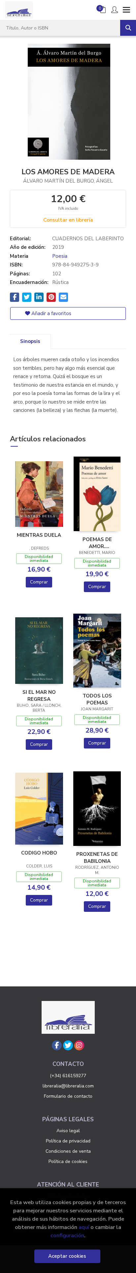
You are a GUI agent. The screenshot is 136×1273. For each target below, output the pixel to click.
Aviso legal (68, 1131)
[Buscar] (128, 28)
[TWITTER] (68, 1045)
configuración (67, 1235)
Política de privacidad (68, 1141)
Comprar (39, 582)
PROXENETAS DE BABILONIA (97, 857)
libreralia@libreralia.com (68, 1086)
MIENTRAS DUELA (39, 535)
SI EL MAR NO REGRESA (39, 695)
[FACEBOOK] (57, 1045)
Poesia (59, 256)
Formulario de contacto (68, 1096)
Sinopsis (30, 341)
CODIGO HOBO (39, 853)
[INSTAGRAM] (79, 1045)
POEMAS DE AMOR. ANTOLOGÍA (97, 542)
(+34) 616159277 (68, 1076)
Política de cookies (68, 1161)
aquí (84, 1227)
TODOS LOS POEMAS (97, 699)
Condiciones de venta (68, 1151)
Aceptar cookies (67, 1256)
